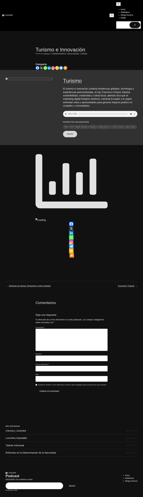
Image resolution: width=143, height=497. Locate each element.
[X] (41, 68)
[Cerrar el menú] (118, 4)
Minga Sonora (104, 127)
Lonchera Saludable (16, 438)
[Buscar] (134, 25)
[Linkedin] (49, 68)
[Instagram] (53, 68)
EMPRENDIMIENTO (59, 53)
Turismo (72, 81)
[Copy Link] (57, 68)
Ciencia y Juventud (16, 430)
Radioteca (93, 127)
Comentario (40, 327)
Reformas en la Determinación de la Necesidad (31, 452)
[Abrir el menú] (111, 15)
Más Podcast (130, 127)
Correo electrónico (42, 364)
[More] (65, 68)
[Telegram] (61, 68)
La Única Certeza (117, 127)
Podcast (12, 476)
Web (65, 127)
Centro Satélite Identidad (78, 127)
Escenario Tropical (126, 286)
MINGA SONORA (73, 53)
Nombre (39, 354)
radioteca (46, 53)
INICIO (70, 134)
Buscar (72, 486)
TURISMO (83, 53)
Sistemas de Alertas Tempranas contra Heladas (30, 286)
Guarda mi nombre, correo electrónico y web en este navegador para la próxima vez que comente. (72, 385)
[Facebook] (37, 68)
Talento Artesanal (15, 445)
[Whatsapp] (45, 68)
